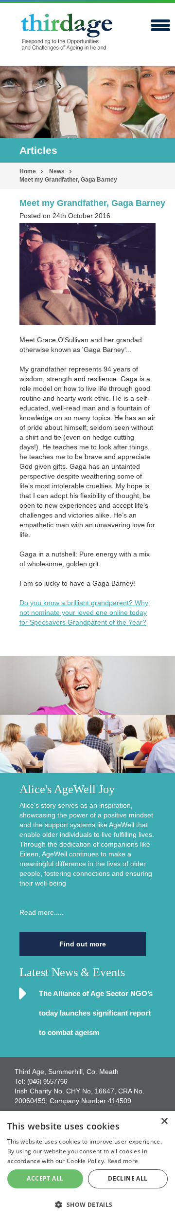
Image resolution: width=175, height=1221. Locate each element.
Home (27, 171)
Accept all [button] (45, 1178)
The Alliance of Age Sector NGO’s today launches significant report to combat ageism (96, 1012)
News (57, 171)
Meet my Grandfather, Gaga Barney (68, 179)
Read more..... (41, 912)
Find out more (82, 944)
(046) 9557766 (47, 1081)
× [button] (164, 1121)
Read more (123, 1161)
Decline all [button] (127, 1178)
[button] (87, 1204)
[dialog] (87, 1166)
